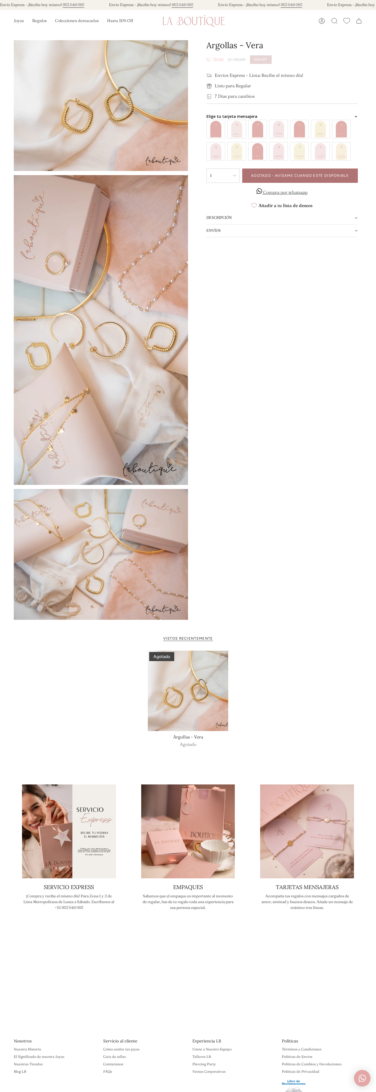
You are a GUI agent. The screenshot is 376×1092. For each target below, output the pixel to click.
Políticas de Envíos (297, 1056)
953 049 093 (73, 4)
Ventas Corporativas (209, 1071)
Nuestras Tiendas (28, 1064)
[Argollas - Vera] (188, 691)
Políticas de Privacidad (300, 1071)
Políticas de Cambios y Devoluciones (312, 1064)
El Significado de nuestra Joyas (39, 1056)
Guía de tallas (114, 1056)
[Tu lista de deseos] (347, 21)
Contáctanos (113, 1064)
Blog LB (20, 1071)
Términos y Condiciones (301, 1049)
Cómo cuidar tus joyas (121, 1049)
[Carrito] (359, 21)
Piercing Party (204, 1064)
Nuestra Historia (27, 1049)
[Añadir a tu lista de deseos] (222, 656)
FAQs (107, 1071)
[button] (19, 21)
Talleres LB (201, 1056)
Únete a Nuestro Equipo (211, 1049)
